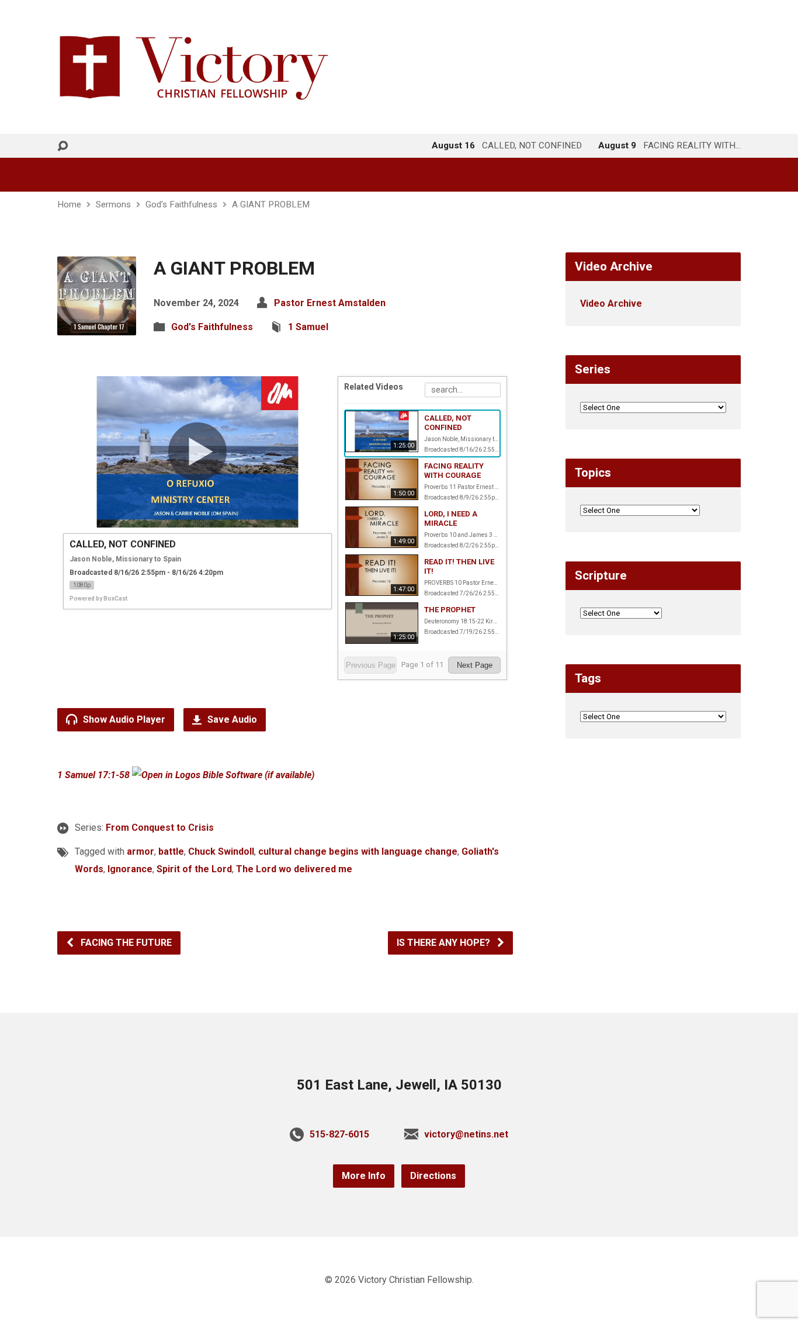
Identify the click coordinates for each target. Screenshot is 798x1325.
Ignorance (129, 869)
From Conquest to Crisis (160, 827)
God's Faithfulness (181, 204)
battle (171, 851)
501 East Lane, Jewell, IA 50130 (399, 1085)
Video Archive (611, 303)
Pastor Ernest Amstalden (330, 302)
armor (140, 851)
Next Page (474, 665)
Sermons (113, 204)
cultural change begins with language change (357, 851)
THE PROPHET (450, 609)
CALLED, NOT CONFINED (447, 423)
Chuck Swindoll (221, 851)
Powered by (98, 598)
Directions (433, 1175)
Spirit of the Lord (194, 869)
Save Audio (231, 719)
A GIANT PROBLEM (271, 204)
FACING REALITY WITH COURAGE (454, 471)
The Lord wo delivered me (294, 869)
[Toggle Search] (62, 146)
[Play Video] (197, 451)
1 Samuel (308, 326)
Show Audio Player (123, 719)
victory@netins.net (466, 1134)
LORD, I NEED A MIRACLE (450, 518)
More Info (364, 1175)
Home (69, 204)
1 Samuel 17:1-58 (93, 775)
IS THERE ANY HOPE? (444, 942)
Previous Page (370, 665)
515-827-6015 (339, 1134)
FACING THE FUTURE (125, 942)
